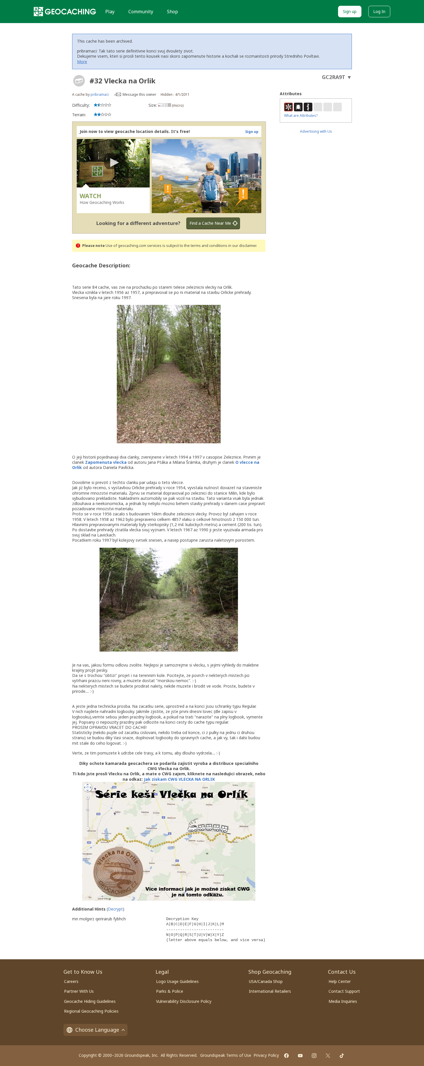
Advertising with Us (316, 131)
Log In (379, 11)
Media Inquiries (343, 1001)
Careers (71, 981)
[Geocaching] (65, 11)
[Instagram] (314, 1055)
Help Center (340, 981)
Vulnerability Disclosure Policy (183, 1001)
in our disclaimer (242, 245)
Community (140, 11)
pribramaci (100, 94)
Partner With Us (79, 991)
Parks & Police (169, 991)
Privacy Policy (266, 1055)
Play (110, 11)
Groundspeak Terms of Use (225, 1055)
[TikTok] (341, 1055)
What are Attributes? (301, 115)
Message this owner (139, 94)
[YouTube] (300, 1055)
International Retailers (270, 991)
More (82, 61)
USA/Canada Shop (266, 981)
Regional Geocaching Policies (91, 1011)
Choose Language (97, 1029)
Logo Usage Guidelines (177, 981)
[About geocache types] (79, 81)
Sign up (350, 11)
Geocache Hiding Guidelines (90, 1001)
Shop (172, 11)
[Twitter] (327, 1055)
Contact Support (344, 991)
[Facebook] (286, 1055)
